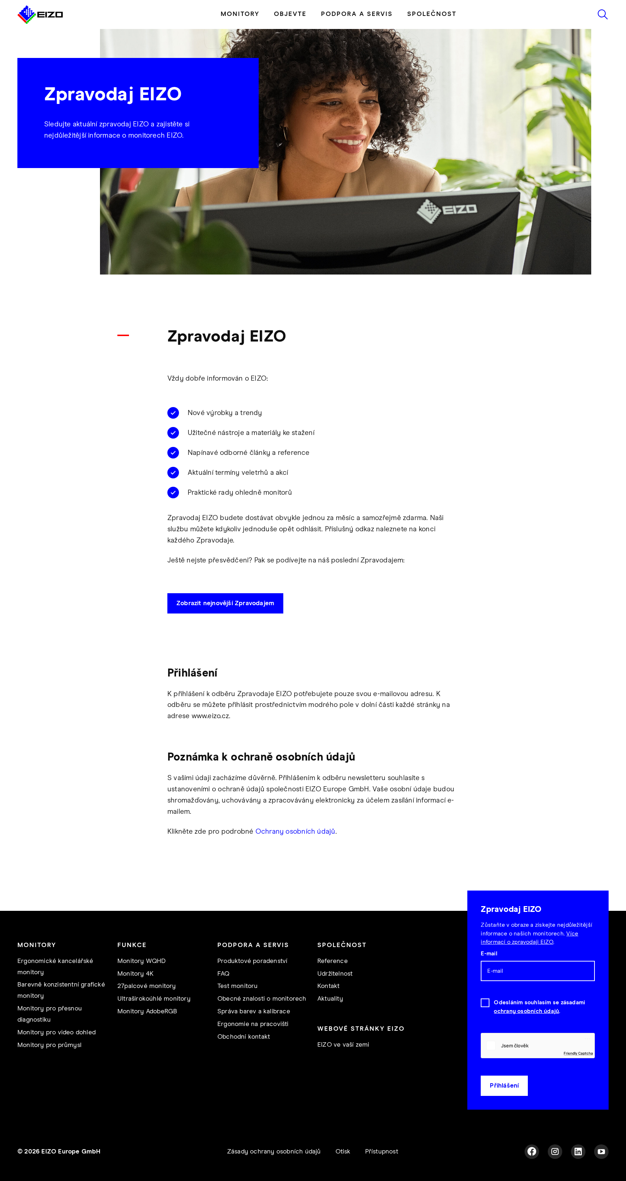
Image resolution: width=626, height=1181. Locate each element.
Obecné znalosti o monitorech (261, 999)
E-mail (489, 953)
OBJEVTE (290, 14)
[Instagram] (555, 1151)
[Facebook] (532, 1151)
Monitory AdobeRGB (147, 1011)
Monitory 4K (135, 974)
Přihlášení (504, 1085)
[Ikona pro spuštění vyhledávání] (603, 14)
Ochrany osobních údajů (295, 831)
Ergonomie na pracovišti (253, 1024)
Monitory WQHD (141, 961)
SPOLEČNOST (431, 14)
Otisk (343, 1151)
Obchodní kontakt (243, 1037)
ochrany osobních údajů (526, 1011)
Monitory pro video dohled (56, 1032)
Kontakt (328, 986)
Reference (332, 961)
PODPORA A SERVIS (357, 14)
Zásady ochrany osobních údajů (274, 1151)
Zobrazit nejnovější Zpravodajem (225, 603)
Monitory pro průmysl (49, 1045)
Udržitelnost (334, 974)
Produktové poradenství (252, 961)
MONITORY (240, 14)
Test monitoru (237, 986)
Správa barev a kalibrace (253, 1011)
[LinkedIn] (578, 1151)
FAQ (223, 974)
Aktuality (330, 999)
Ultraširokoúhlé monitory (154, 999)
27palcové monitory (146, 986)
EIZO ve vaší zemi (343, 1045)
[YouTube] (601, 1151)
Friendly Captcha (578, 1053)
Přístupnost (381, 1151)
